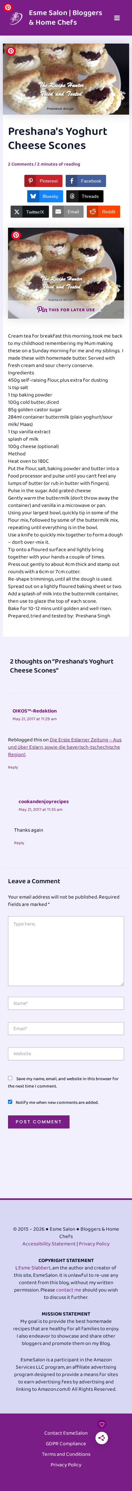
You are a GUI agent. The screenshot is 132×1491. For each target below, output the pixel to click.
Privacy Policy (94, 1244)
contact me (68, 1290)
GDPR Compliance (66, 1444)
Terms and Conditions (66, 1455)
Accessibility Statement (49, 1244)
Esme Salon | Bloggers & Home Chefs (65, 18)
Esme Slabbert (34, 1268)
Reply (13, 767)
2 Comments (21, 164)
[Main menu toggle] (116, 17)
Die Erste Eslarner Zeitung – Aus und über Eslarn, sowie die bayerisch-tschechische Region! (64, 747)
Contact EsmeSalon (66, 1434)
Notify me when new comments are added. (57, 1102)
